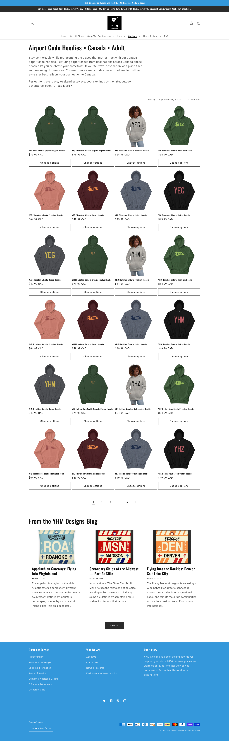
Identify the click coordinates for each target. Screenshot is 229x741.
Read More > (64, 85)
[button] (32, 23)
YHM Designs (172, 730)
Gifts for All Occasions (40, 684)
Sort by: (152, 99)
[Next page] (135, 502)
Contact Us (92, 662)
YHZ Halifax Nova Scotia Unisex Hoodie (88, 473)
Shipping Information (40, 668)
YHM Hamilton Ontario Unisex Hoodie (88, 344)
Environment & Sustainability (101, 673)
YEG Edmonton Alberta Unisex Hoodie (88, 215)
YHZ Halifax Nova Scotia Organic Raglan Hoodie (92, 409)
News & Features (95, 668)
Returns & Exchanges (40, 662)
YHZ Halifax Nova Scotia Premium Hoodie (133, 409)
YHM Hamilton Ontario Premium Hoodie (132, 279)
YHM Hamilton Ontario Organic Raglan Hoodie (91, 279)
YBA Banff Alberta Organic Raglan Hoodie (47, 150)
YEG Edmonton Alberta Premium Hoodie (132, 150)
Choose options (49, 162)
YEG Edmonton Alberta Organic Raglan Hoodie (91, 150)
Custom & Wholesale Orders (43, 679)
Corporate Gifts (37, 689)
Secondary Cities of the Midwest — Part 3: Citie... (114, 571)
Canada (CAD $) (39, 728)
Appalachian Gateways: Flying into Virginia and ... (54, 571)
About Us (91, 657)
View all (114, 625)
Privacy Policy (36, 657)
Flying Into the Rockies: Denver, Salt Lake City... (171, 571)
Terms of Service (37, 673)
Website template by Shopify (189, 730)
